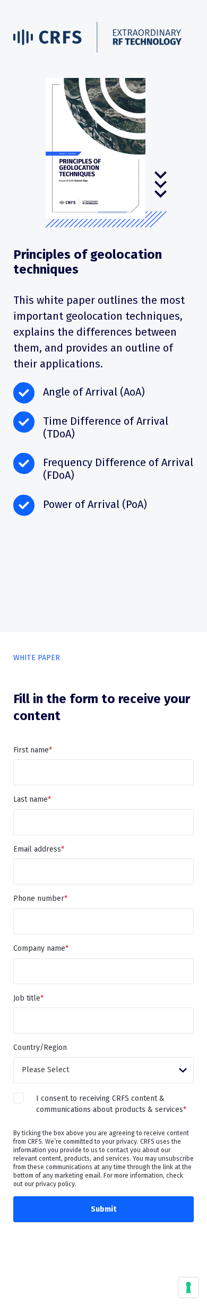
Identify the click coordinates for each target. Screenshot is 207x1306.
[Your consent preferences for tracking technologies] (188, 1287)
